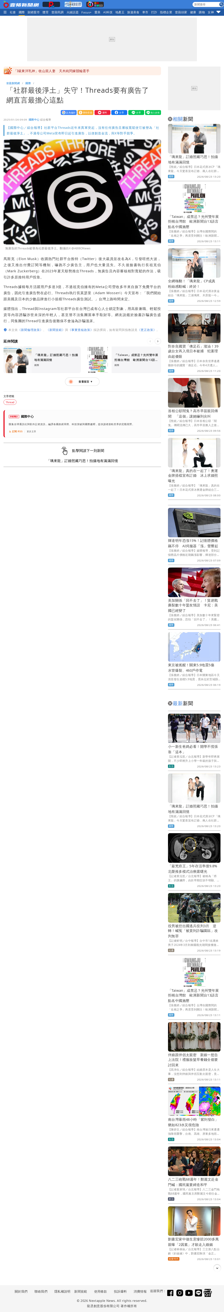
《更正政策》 (147, 330)
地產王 (119, 12)
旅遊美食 (133, 12)
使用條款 (100, 1291)
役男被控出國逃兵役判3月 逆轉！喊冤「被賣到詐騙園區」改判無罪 (193, 930)
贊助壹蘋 (85, 112)
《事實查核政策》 (80, 330)
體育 (46, 12)
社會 (13, 12)
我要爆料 (101, 112)
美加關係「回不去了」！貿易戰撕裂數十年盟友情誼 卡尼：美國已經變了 (193, 605)
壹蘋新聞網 (13, 83)
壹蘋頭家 (181, 12)
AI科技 (108, 12)
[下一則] (158, 341)
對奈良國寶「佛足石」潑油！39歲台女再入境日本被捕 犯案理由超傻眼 (193, 351)
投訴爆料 (120, 1291)
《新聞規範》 (55, 330)
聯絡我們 (40, 1291)
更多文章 (31, 431)
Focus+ (86, 12)
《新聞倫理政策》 (30, 330)
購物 (202, 12)
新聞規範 (80, 1291)
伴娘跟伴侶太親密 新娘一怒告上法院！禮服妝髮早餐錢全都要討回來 (193, 1059)
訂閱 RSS (17, 431)
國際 (22, 12)
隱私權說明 (61, 1291)
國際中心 (34, 119)
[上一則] (150, 341)
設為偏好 (68, 112)
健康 (193, 12)
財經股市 (34, 12)
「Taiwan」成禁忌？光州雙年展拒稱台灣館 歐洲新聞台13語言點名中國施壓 (193, 221)
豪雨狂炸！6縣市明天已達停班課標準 (42, 71)
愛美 (97, 12)
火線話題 (72, 12)
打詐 (154, 12)
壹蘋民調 (57, 12)
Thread (10, 402)
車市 (145, 12)
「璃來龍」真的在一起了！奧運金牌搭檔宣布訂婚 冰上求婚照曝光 (193, 475)
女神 (211, 12)
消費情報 (140, 1291)
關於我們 (21, 1291)
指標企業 (166, 12)
